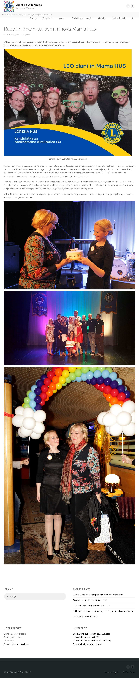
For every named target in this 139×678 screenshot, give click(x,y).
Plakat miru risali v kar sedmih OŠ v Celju (91, 606)
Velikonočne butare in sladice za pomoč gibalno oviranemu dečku (103, 611)
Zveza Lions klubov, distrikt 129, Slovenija (91, 634)
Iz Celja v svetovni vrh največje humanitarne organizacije (98, 595)
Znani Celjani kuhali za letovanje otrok (90, 600)
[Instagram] (132, 6)
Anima (119, 672)
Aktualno (11, 15)
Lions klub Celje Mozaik (29, 4)
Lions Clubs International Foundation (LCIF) (92, 641)
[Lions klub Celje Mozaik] (9, 6)
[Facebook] (128, 6)
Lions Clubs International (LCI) (86, 637)
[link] (132, 18)
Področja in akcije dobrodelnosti (87, 644)
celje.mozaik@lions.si (20, 644)
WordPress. (130, 672)
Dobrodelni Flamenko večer (85, 617)
